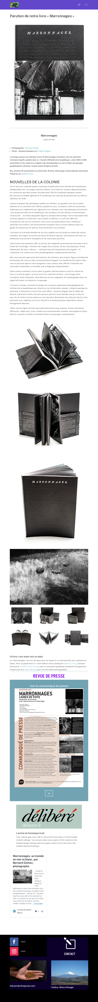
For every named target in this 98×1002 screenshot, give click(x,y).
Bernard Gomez (32, 148)
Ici (49, 793)
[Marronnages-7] (76, 624)
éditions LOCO (70, 663)
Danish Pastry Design (30, 666)
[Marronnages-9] (21, 624)
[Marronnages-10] (76, 646)
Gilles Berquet (30, 669)
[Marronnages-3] (49, 646)
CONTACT (69, 954)
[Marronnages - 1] (49, 624)
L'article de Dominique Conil (30, 833)
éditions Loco (27, 174)
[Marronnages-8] (21, 646)
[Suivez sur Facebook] (14, 942)
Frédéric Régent (44, 151)
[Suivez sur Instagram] (14, 951)
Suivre (23, 941)
